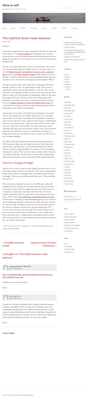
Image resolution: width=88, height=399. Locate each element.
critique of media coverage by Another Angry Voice (30, 103)
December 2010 (70, 161)
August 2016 (69, 113)
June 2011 (68, 153)
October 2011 (69, 147)
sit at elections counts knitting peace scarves (37, 197)
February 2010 (69, 181)
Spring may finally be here (73, 199)
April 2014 (68, 125)
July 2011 (67, 150)
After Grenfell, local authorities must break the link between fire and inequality (75, 52)
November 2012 (70, 136)
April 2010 (68, 175)
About (13, 28)
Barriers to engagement (72, 57)
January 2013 (69, 133)
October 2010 (69, 164)
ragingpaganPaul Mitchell (20, 266)
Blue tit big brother (71, 217)
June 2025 (68, 102)
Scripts (68, 89)
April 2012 (68, 139)
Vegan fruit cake (70, 47)
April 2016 (68, 116)
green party (48, 226)
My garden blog (71, 191)
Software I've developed (72, 225)
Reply (5, 287)
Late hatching (69, 196)
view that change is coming (25, 74)
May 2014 (68, 122)
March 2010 (68, 178)
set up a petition (24, 54)
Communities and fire (72, 228)
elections (40, 226)
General (23, 28)
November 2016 (70, 110)
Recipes (64, 28)
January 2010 (69, 184)
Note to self (11, 5)
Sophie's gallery (70, 222)
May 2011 (68, 156)
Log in (67, 243)
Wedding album (70, 219)
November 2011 (70, 144)
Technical (74, 28)
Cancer (54, 28)
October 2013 (69, 127)
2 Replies (6, 46)
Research (34, 28)
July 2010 (67, 167)
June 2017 (68, 108)
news (5, 228)
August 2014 (69, 119)
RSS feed (63, 8)
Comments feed (70, 249)
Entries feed (68, 246)
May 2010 (68, 172)
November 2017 (70, 105)
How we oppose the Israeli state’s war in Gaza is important (75, 43)
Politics (44, 28)
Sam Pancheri (15, 296)
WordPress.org (69, 252)
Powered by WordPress (26, 395)
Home (4, 28)
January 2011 (69, 158)
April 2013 (68, 130)
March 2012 (68, 141)
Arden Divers (69, 231)
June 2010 (68, 170)
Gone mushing (69, 214)
